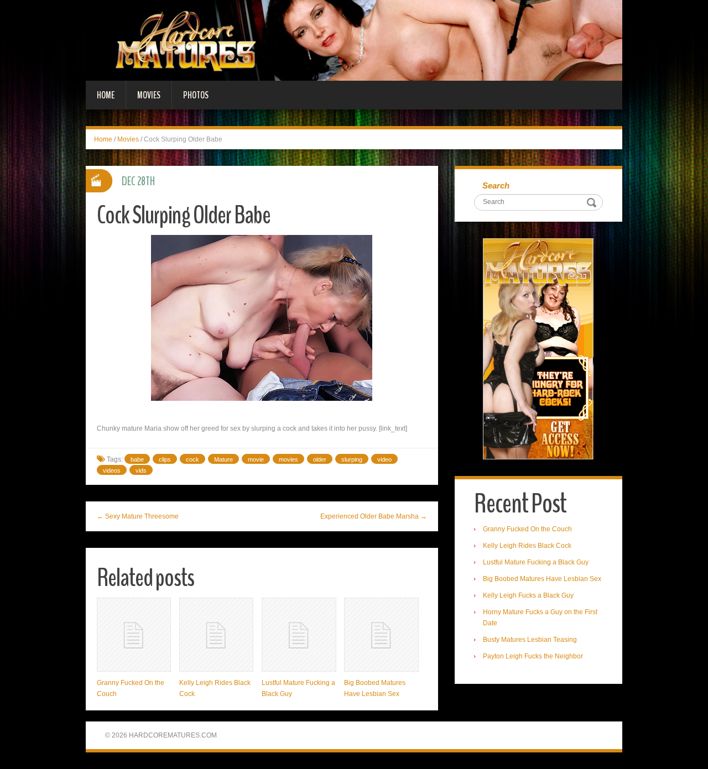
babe (137, 459)
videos (112, 470)
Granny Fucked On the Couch (527, 529)
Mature (223, 459)
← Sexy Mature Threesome (138, 516)
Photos (196, 95)
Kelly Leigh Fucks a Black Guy (528, 595)
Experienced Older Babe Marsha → (373, 516)
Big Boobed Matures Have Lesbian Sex (542, 579)
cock (192, 459)
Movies (148, 95)
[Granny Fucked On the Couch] (134, 635)
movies (288, 459)
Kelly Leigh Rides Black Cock (527, 546)
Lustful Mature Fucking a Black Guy (536, 562)
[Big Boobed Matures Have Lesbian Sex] (381, 635)
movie (256, 459)
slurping (351, 459)
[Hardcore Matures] (354, 40)
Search (495, 185)
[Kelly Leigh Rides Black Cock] (216, 635)
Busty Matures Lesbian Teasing (530, 640)
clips (165, 459)
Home (105, 95)
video (384, 459)
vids (141, 470)
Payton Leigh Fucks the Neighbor (533, 656)
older (319, 459)
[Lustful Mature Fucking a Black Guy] (299, 635)
